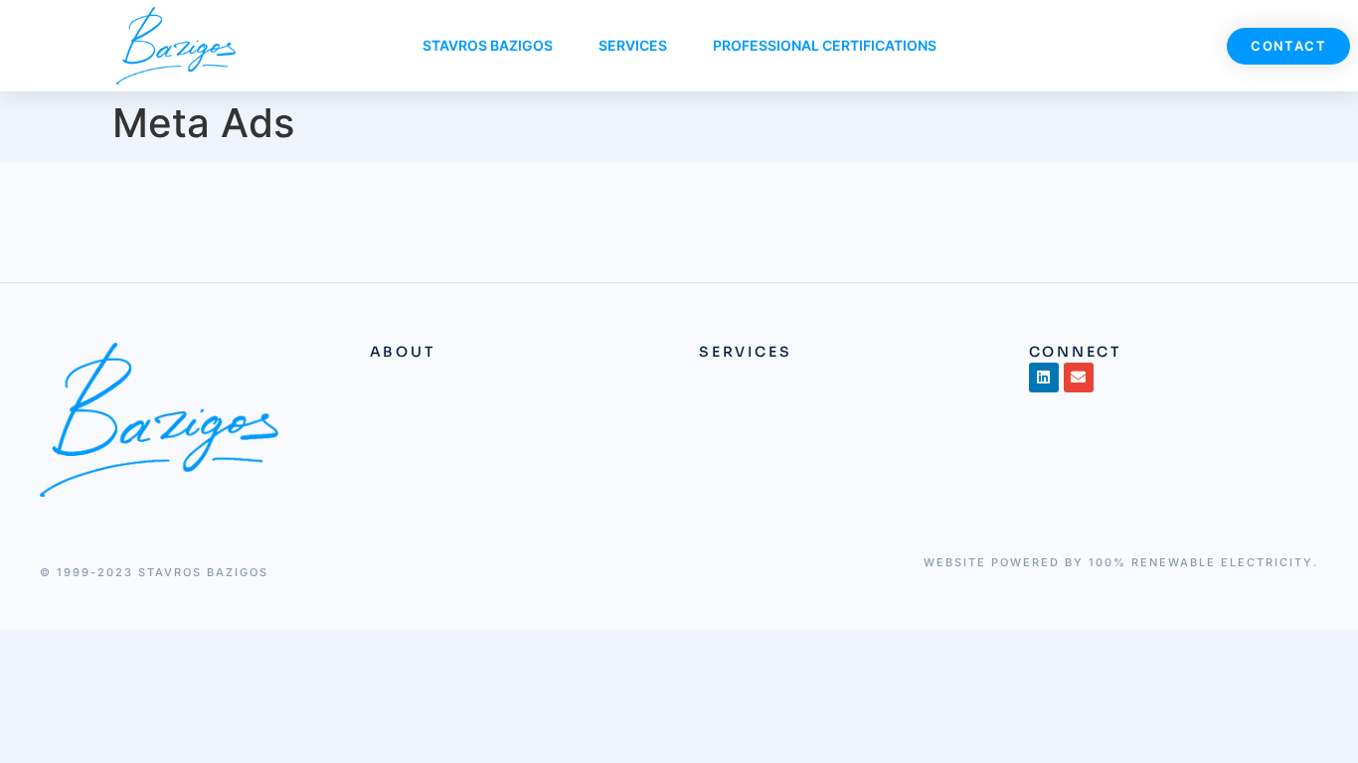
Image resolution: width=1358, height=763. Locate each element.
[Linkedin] (1044, 377)
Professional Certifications (824, 45)
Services (632, 45)
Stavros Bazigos (488, 45)
